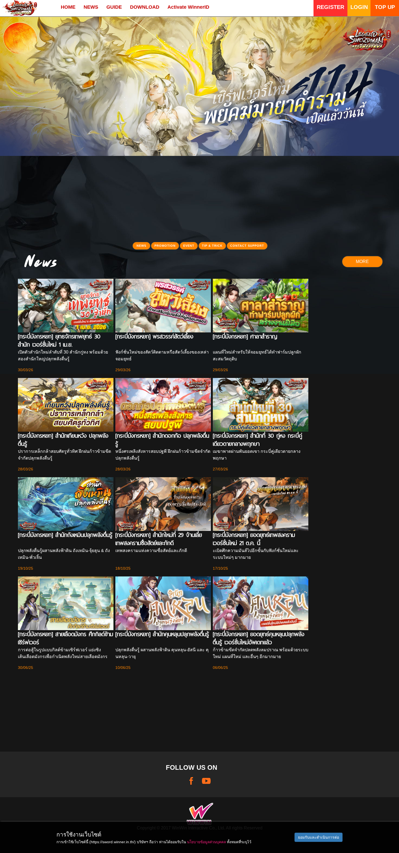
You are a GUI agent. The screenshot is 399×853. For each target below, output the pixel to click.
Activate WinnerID (188, 7)
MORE (362, 261)
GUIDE (114, 7)
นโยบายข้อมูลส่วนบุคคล (206, 842)
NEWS (91, 7)
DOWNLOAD (144, 7)
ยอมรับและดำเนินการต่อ (318, 837)
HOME (68, 7)
